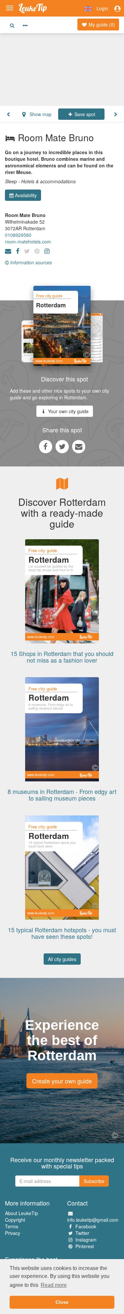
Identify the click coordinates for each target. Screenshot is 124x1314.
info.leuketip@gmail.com (92, 1219)
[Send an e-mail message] (78, 446)
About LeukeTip (21, 1213)
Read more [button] (54, 1285)
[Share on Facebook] (45, 446)
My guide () (101, 24)
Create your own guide (62, 1080)
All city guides (62, 959)
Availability (26, 195)
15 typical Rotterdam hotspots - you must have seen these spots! (62, 933)
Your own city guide (68, 411)
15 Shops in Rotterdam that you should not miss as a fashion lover (62, 656)
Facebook (85, 1226)
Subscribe (94, 1181)
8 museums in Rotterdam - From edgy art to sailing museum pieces (62, 794)
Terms (11, 1226)
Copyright (15, 1219)
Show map (40, 114)
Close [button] (62, 1302)
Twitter (82, 1233)
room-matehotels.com (28, 241)
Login (102, 8)
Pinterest (84, 1246)
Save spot (84, 114)
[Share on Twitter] (62, 446)
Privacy (12, 1233)
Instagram (86, 1239)
